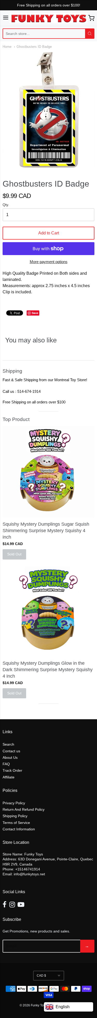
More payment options (49, 261)
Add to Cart (48, 233)
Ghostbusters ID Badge (34, 47)
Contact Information (19, 829)
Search (8, 744)
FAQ (6, 764)
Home (7, 47)
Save (35, 313)
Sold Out (14, 554)
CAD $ (41, 975)
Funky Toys (39, 1005)
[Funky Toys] (49, 18)
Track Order (12, 770)
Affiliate (8, 777)
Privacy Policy (14, 803)
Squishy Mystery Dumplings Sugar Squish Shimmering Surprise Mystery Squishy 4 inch (46, 531)
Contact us (11, 751)
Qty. (6, 205)
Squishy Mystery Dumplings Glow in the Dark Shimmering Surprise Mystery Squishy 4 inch (48, 670)
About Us (10, 757)
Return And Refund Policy (23, 809)
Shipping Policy (15, 816)
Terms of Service (16, 823)
